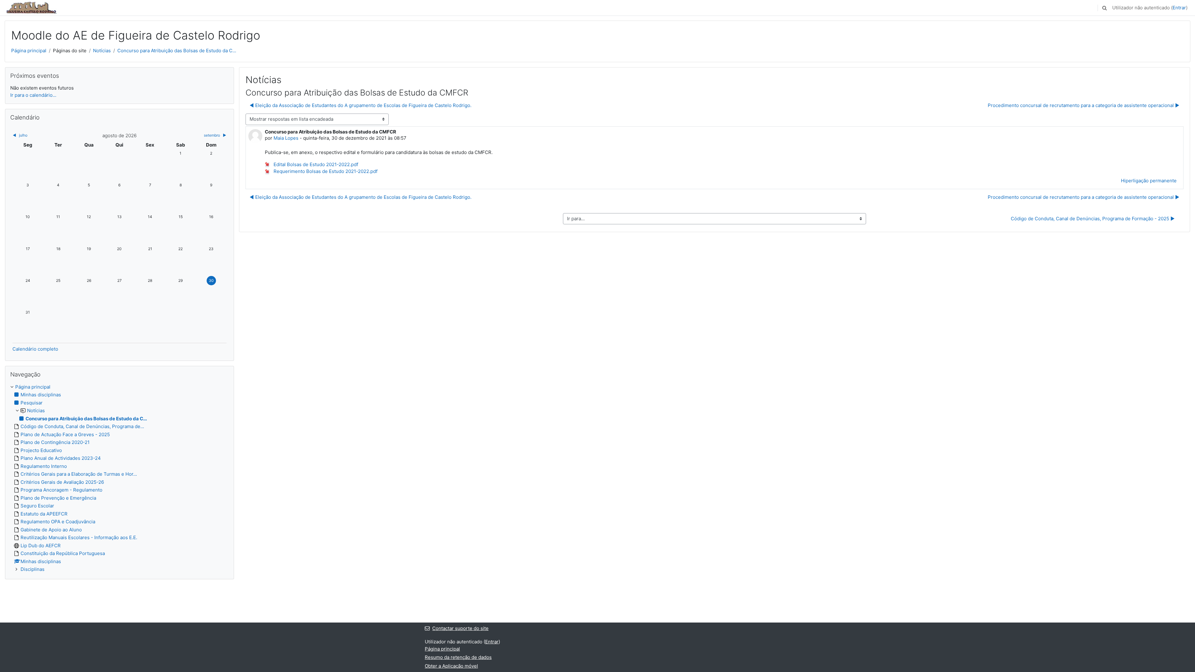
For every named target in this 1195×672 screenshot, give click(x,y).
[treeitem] (119, 478)
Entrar (1179, 8)
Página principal (28, 51)
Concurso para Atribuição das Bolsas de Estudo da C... (176, 51)
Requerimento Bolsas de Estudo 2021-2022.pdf (324, 171)
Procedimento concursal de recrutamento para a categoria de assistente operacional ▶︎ (1083, 105)
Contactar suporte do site (460, 628)
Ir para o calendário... (33, 95)
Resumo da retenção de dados (458, 657)
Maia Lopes (286, 138)
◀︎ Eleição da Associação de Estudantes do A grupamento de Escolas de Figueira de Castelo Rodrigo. (360, 105)
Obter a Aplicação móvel (451, 666)
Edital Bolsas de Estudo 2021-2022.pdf (315, 164)
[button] (1104, 7)
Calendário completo (35, 349)
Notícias (102, 51)
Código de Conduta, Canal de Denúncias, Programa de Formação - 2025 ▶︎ (1093, 219)
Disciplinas (33, 569)
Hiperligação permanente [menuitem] (1149, 181)
